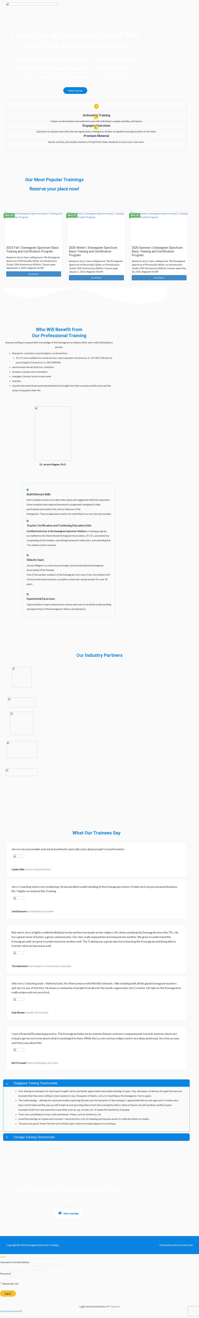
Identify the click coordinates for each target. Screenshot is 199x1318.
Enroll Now (33, 274)
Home (133, 10)
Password (5, 1273)
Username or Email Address (14, 1262)
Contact (175, 10)
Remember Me (10, 1283)
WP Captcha (113, 1306)
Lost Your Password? (11, 1311)
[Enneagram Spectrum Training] (32, 10)
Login (187, 10)
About (162, 10)
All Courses (148, 10)
